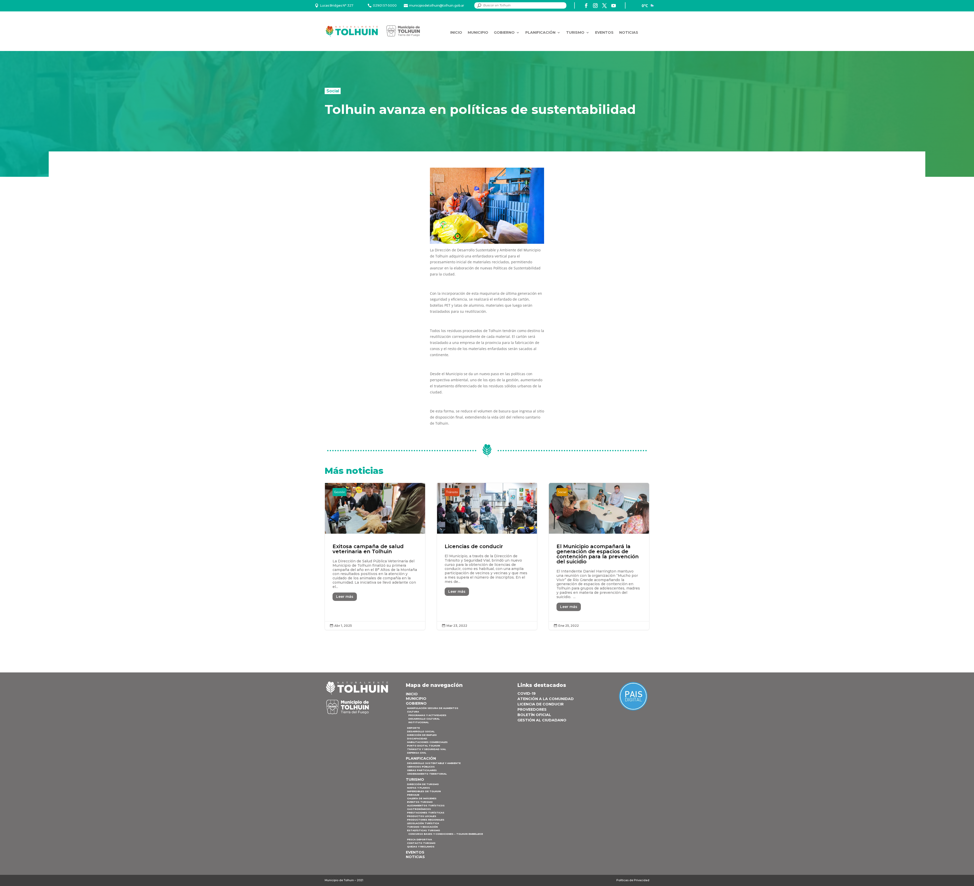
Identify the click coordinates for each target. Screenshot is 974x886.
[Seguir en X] (604, 5)
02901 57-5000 (385, 5)
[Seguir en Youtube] (613, 5)
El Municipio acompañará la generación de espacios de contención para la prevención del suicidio (599, 556)
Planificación (540, 32)
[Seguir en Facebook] (586, 5)
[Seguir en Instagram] (595, 5)
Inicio (456, 32)
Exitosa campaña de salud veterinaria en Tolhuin (375, 556)
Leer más (344, 596)
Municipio (478, 32)
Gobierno (504, 32)
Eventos (604, 32)
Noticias (628, 32)
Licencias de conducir (487, 556)
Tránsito (452, 492)
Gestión (339, 492)
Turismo (575, 32)
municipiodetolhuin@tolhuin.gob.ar (436, 5)
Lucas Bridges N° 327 (336, 5)
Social (332, 90)
